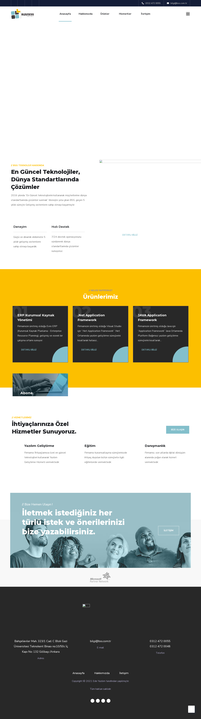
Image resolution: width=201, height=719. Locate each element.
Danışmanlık (155, 446)
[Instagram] (36, 3)
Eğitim (89, 446)
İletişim (145, 14)
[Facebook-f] (21, 3)
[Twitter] (14, 3)
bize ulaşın (177, 429)
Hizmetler (125, 14)
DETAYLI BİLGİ (130, 234)
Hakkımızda (85, 14)
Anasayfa (65, 14)
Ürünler (104, 14)
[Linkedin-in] (29, 3)
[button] (168, 530)
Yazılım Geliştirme (39, 446)
